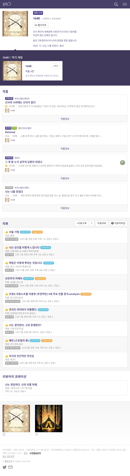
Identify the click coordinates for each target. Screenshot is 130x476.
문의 (26, 453)
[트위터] (5, 467)
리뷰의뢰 (101, 223)
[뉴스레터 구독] (10, 467)
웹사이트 (42, 25)
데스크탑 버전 (8, 456)
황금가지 (8, 461)
